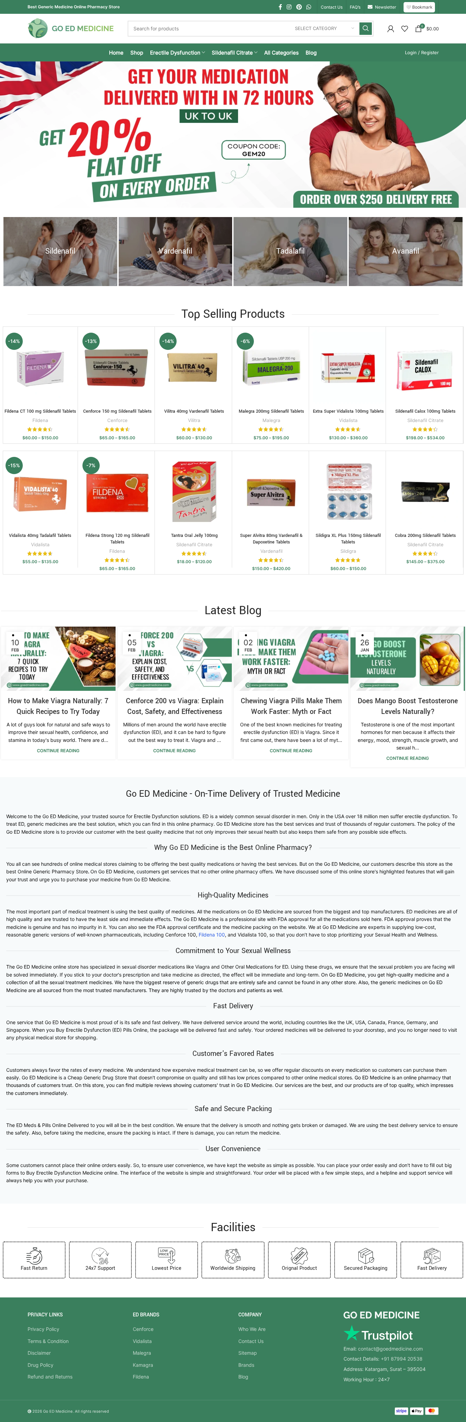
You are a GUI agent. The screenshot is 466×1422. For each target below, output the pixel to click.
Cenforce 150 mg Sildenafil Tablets (117, 411)
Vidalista (348, 420)
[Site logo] (71, 28)
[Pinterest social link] (299, 7)
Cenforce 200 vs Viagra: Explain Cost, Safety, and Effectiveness (175, 706)
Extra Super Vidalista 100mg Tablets (348, 411)
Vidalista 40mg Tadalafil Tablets (40, 535)
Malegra (271, 420)
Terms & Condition (48, 1341)
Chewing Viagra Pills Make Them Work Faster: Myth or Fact (291, 706)
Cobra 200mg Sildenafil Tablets (425, 535)
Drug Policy (40, 1365)
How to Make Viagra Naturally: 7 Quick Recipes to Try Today (58, 706)
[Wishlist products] (405, 29)
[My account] (391, 29)
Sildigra (348, 551)
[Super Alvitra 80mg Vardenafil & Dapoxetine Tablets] (271, 491)
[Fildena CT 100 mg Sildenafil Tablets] (40, 367)
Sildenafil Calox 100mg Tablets (425, 411)
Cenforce (117, 420)
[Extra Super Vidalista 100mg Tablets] (348, 367)
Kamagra (143, 1365)
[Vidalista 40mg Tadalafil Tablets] (40, 491)
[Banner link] (60, 251)
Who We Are (252, 1329)
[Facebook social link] (280, 7)
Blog (243, 1377)
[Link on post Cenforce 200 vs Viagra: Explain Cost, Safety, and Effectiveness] (175, 659)
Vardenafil (271, 551)
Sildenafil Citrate (425, 420)
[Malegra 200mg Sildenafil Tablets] (271, 367)
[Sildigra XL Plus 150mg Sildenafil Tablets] (348, 491)
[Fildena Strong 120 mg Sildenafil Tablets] (117, 491)
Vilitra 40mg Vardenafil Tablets (194, 411)
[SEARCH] (365, 28)
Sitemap (247, 1353)
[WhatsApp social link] (308, 7)
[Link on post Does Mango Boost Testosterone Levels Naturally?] (407, 659)
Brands (246, 1365)
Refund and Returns (50, 1377)
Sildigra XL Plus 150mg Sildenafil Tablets (348, 539)
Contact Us (251, 1341)
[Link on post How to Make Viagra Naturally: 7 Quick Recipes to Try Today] (58, 659)
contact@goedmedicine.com (390, 1349)
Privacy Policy (43, 1329)
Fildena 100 (212, 935)
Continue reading (58, 750)
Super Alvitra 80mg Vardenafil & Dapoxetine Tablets (271, 539)
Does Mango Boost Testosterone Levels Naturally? (408, 706)
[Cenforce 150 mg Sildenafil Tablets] (117, 367)
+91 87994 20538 (402, 1359)
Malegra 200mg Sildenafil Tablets (271, 411)
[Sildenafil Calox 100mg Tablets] (425, 367)
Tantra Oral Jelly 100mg (194, 535)
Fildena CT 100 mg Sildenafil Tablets (40, 411)
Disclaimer (39, 1353)
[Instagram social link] (289, 7)
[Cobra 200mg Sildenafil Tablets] (425, 491)
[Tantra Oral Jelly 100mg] (194, 491)
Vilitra (194, 420)
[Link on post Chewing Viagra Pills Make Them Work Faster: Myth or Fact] (291, 659)
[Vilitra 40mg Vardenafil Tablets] (194, 367)
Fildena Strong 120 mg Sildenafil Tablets (117, 539)
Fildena (40, 420)
